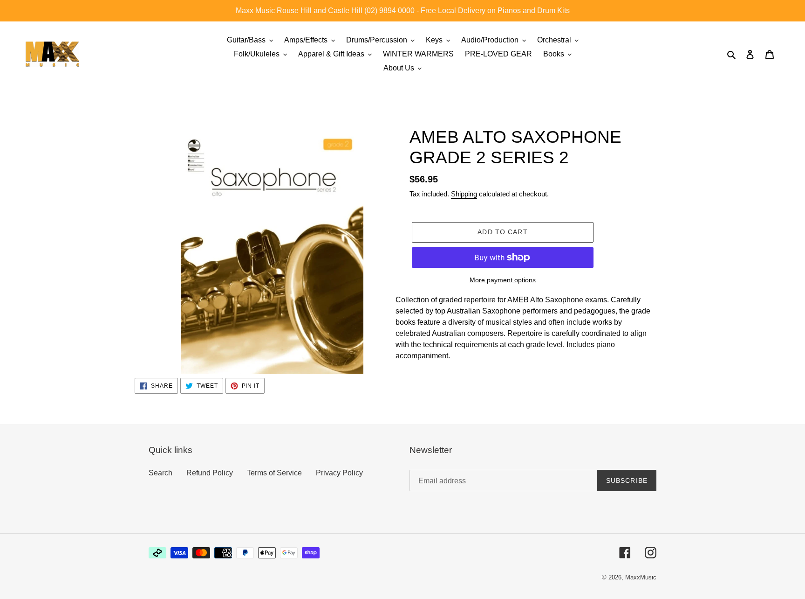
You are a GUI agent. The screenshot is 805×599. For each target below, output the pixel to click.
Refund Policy (209, 473)
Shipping (464, 194)
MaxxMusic (640, 577)
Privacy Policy (339, 473)
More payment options (503, 280)
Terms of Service (274, 473)
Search (160, 473)
